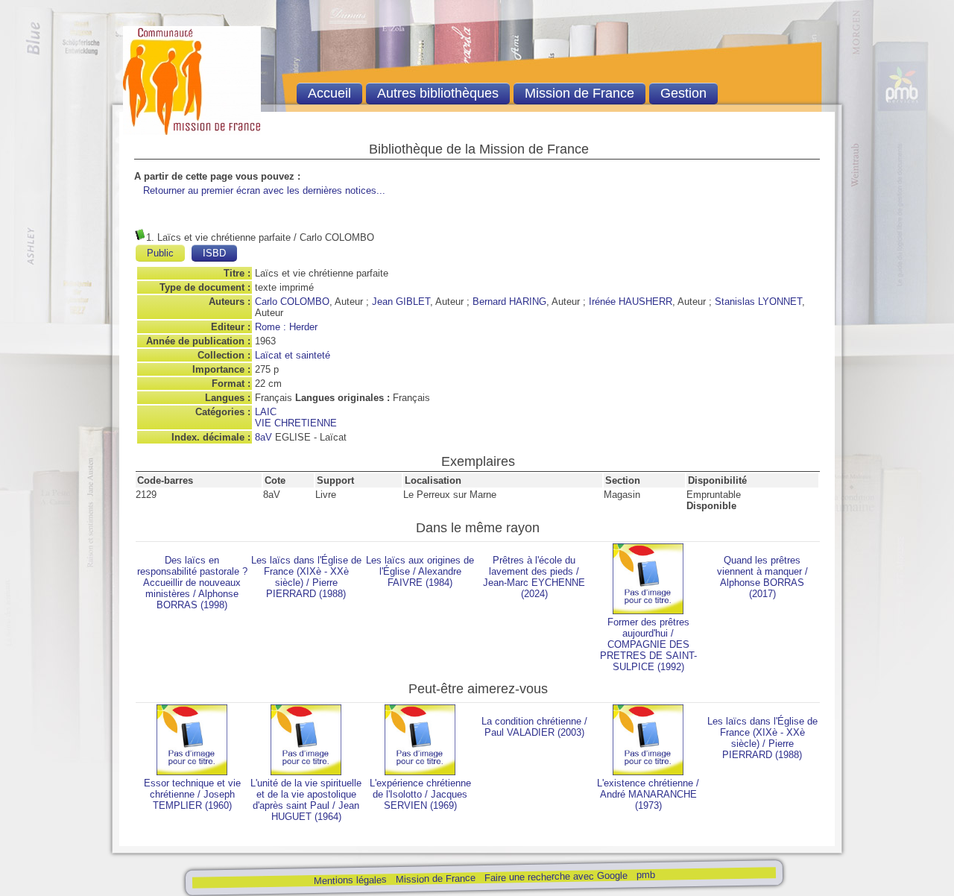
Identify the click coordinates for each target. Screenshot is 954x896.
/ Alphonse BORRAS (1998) (192, 583)
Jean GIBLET (401, 301)
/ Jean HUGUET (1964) (305, 799)
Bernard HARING (509, 301)
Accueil (329, 93)
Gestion (683, 93)
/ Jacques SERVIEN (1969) (420, 794)
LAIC (266, 411)
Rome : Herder (286, 326)
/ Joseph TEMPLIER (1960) (192, 794)
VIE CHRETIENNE (296, 423)
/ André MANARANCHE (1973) (648, 794)
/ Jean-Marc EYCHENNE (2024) (534, 577)
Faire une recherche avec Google (555, 876)
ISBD (214, 253)
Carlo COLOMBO (292, 301)
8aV (263, 437)
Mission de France (435, 878)
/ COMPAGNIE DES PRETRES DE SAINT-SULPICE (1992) (648, 644)
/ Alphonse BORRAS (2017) (762, 577)
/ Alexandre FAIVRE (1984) (420, 571)
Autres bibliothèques (438, 93)
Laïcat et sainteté (292, 355)
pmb (645, 874)
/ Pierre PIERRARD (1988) (306, 577)
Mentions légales (349, 880)
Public (160, 253)
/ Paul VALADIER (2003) (534, 727)
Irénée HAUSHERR (630, 301)
